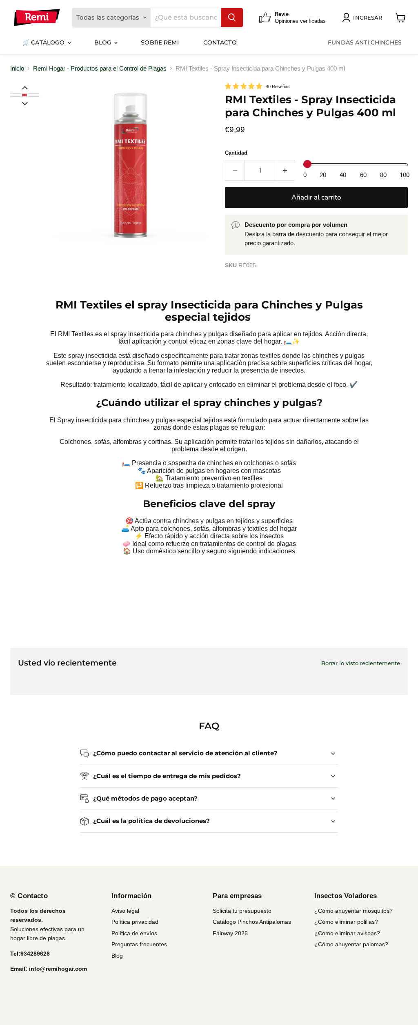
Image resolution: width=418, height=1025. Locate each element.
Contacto (220, 42)
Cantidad (236, 153)
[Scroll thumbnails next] (25, 102)
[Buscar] (232, 17)
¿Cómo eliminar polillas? (346, 922)
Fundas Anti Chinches (365, 42)
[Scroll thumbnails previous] (25, 87)
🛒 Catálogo (44, 42)
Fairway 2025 (230, 933)
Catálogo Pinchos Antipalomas (252, 922)
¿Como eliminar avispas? (347, 933)
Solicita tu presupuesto (242, 910)
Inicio (17, 68)
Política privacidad (134, 922)
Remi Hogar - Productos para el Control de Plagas (100, 68)
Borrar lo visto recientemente (360, 663)
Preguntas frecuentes (139, 944)
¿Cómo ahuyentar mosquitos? (353, 910)
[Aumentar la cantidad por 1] (285, 170)
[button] (24, 95)
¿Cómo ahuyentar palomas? (351, 944)
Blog (103, 42)
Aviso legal (125, 910)
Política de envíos (134, 933)
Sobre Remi (159, 42)
